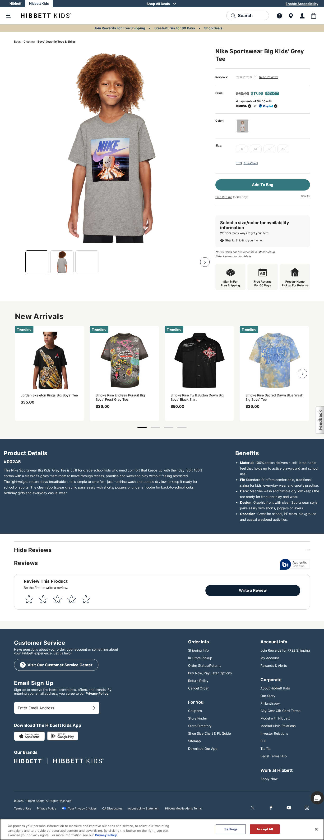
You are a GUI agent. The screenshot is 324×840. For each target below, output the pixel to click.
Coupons (195, 711)
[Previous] (18, 262)
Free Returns (223, 197)
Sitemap (194, 741)
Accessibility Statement (143, 808)
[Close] (316, 829)
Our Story (267, 696)
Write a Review (253, 590)
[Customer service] (279, 15)
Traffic (265, 749)
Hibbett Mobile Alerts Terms (183, 808)
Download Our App (203, 749)
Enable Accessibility (302, 4)
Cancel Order (198, 688)
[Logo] (42, 15)
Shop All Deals (158, 4)
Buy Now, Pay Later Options (210, 673)
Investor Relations (274, 733)
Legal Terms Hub (273, 756)
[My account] (302, 15)
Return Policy (198, 681)
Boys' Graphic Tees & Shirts (56, 41)
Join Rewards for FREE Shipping (285, 650)
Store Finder (197, 718)
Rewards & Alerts (273, 665)
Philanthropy (270, 703)
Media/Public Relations (278, 726)
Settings (230, 829)
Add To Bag (262, 184)
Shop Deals (213, 28)
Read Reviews (268, 77)
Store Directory (200, 726)
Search (245, 15)
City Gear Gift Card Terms (280, 711)
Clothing (29, 41)
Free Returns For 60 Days (174, 28)
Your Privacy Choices (82, 808)
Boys (17, 41)
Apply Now (269, 779)
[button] (317, 797)
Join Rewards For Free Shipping (119, 28)
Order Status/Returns (204, 665)
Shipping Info (198, 650)
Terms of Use (22, 808)
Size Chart (251, 163)
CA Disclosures (112, 808)
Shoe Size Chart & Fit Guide (209, 733)
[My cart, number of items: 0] (313, 15)
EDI (263, 741)
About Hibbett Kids (275, 688)
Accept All (265, 829)
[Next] (205, 262)
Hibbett (15, 3)
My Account (269, 658)
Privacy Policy (97, 693)
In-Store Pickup (200, 658)
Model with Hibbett (275, 718)
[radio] (242, 126)
